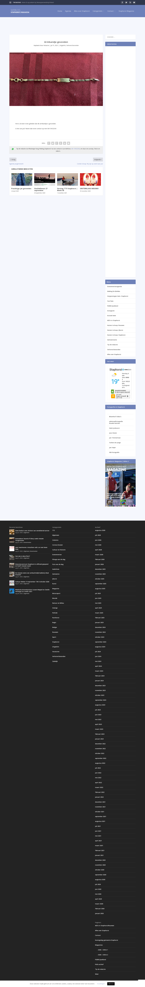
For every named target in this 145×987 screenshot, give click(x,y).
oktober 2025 (99, 579)
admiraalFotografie (116, 421)
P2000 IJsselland (112, 306)
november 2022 (100, 748)
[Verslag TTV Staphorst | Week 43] (67, 179)
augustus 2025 (100, 588)
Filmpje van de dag (58, 559)
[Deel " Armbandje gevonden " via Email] (69, 143)
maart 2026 (99, 554)
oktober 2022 (99, 753)
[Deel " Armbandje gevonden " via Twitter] (53, 143)
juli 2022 (98, 768)
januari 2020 (99, 913)
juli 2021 (98, 826)
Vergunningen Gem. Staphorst (117, 296)
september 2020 (100, 875)
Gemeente (55, 574)
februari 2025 (99, 618)
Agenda (68, 11)
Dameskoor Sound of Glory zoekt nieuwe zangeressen (29, 539)
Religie (54, 627)
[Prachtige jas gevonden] (21, 179)
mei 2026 (98, 545)
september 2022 (100, 758)
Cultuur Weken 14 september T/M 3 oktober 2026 (32, 582)
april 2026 (98, 550)
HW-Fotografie (114, 452)
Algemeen (26, 532)
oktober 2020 (99, 870)
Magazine (55, 588)
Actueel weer (111, 315)
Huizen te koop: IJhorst (115, 330)
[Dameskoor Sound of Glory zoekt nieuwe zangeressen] (11, 539)
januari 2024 (99, 681)
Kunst (54, 584)
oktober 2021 (99, 812)
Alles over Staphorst (82, 11)
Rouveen (55, 632)
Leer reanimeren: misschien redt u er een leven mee (31, 548)
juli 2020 (98, 884)
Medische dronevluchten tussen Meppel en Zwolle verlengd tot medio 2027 (32, 590)
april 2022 (98, 782)
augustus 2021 (100, 821)
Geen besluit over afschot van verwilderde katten (32, 531)
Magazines (99, 945)
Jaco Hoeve (113, 433)
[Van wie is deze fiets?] (11, 557)
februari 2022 (99, 792)
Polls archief (99, 964)
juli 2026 (98, 535)
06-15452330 (75, 149)
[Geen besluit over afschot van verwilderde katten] (11, 531)
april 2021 (98, 841)
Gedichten (55, 569)
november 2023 (100, 690)
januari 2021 (99, 855)
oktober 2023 (99, 695)
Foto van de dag (57, 564)
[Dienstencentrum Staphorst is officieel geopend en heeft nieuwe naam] (11, 565)
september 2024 (100, 642)
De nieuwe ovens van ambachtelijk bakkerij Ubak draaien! (32, 574)
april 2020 (98, 899)
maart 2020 (99, 904)
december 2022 (100, 744)
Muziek (54, 598)
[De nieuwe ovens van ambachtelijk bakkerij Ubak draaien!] (11, 574)
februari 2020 (99, 909)
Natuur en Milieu (58, 603)
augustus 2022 (100, 763)
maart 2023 (99, 729)
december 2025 (100, 569)
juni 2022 (98, 773)
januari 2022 (99, 797)
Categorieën (97, 11)
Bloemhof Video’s (115, 417)
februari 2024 (99, 676)
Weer (97, 974)
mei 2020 (98, 894)
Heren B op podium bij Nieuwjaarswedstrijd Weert (38, 2)
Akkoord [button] (110, 984)
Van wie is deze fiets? (22, 556)
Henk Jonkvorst (114, 428)
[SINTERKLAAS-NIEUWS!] (90, 179)
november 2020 (100, 865)
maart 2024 (99, 671)
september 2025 (100, 584)
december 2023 (100, 685)
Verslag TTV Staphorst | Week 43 (67, 189)
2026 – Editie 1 (103, 950)
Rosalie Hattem (114, 423)
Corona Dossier (57, 545)
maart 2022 (99, 787)
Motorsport (56, 593)
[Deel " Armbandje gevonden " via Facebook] (49, 143)
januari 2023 (99, 739)
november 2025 (100, 574)
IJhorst (54, 579)
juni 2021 (98, 831)
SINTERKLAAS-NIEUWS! (89, 188)
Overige (55, 608)
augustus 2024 (100, 647)
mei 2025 (98, 603)
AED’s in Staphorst (113, 320)
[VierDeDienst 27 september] (44, 179)
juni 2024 (98, 656)
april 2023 (98, 724)
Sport (54, 637)
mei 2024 (98, 661)
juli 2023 (98, 710)
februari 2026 (99, 559)
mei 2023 (98, 719)
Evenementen (27, 542)
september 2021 (100, 816)
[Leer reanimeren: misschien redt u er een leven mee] (11, 548)
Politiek (54, 613)
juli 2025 (98, 593)
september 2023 (100, 700)
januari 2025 (99, 622)
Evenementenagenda (114, 286)
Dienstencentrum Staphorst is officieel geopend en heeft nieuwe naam (31, 565)
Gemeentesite (112, 340)
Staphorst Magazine (126, 11)
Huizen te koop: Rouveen (115, 325)
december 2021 (100, 802)
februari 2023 (99, 734)
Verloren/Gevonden (72, 45)
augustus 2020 (100, 879)
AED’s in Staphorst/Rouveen (104, 925)
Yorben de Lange (115, 443)
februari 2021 (99, 850)
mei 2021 (98, 836)
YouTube (110, 301)
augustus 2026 (100, 530)
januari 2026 (99, 564)
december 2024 (100, 627)
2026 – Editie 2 (103, 955)
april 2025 (98, 608)
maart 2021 (99, 845)
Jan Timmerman (115, 438)
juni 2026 (98, 540)
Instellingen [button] (101, 984)
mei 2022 (98, 778)
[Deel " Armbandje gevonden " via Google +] (57, 143)
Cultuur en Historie (58, 550)
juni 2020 (98, 889)
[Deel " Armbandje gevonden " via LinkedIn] (65, 143)
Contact (110, 11)
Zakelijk (55, 661)
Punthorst (55, 618)
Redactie (46, 45)
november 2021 (100, 807)
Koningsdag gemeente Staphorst (106, 940)
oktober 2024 (99, 637)
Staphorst (55, 642)
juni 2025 (98, 598)
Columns (55, 540)
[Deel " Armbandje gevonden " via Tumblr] (61, 143)
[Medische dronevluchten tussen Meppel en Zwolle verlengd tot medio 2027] (11, 591)
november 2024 (100, 632)
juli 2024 (98, 651)
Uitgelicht (63, 45)
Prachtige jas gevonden (21, 188)
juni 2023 (98, 715)
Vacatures (55, 651)
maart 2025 (99, 613)
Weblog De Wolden (113, 291)
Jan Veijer (112, 447)
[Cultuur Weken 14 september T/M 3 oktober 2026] (11, 583)
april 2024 (98, 666)
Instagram (111, 311)
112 (53, 530)
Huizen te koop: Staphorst (116, 335)
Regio (54, 622)
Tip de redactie (112, 345)
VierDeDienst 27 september (41, 189)
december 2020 (100, 860)
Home (60, 11)
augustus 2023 (100, 705)
